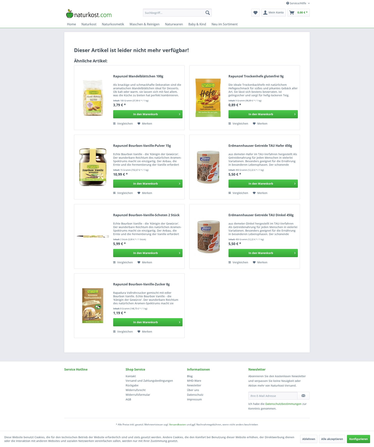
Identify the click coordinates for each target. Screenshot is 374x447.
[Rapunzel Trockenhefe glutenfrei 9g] (208, 97)
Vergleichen (124, 123)
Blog (190, 376)
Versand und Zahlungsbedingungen (149, 380)
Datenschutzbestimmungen (283, 404)
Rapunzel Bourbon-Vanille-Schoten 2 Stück (146, 215)
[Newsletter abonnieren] (303, 396)
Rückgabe (132, 385)
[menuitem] (177, 13)
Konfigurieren (358, 439)
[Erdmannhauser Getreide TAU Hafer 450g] (208, 167)
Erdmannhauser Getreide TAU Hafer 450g (260, 146)
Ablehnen (308, 439)
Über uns (193, 390)
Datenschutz (195, 395)
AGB (128, 399)
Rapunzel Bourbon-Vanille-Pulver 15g (142, 146)
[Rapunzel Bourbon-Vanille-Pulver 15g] (92, 167)
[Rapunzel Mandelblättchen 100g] (92, 97)
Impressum (194, 399)
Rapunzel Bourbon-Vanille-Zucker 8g (141, 284)
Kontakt (131, 376)
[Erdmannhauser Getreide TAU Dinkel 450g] (208, 236)
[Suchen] (208, 13)
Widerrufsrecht (136, 390)
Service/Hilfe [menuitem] (298, 3)
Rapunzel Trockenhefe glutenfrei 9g (256, 76)
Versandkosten (177, 424)
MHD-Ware (194, 380)
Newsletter (194, 385)
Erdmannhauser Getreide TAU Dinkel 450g (261, 215)
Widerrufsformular (138, 395)
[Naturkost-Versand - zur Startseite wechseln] (88, 14)
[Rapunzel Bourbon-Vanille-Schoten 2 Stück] (92, 236)
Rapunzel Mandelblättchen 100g (138, 76)
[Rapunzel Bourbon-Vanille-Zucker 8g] (92, 305)
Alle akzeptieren (332, 439)
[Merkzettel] (255, 13)
